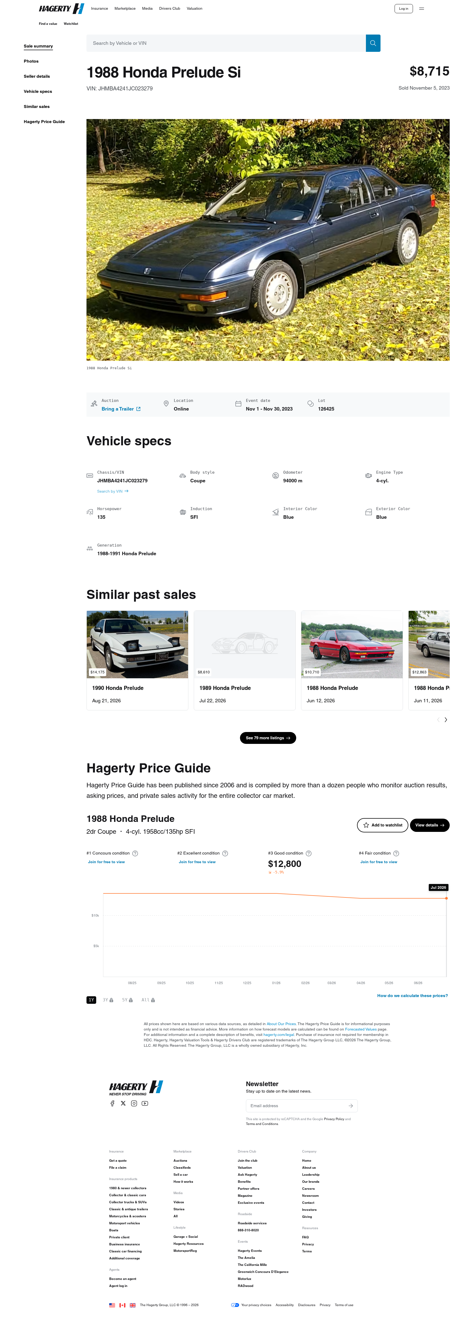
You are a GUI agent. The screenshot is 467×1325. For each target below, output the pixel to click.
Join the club (247, 1160)
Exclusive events (251, 1202)
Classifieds (182, 1167)
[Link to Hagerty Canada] (122, 1305)
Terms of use (344, 1305)
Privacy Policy (334, 1119)
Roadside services (252, 1223)
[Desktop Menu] (421, 8)
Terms (307, 1251)
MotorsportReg (185, 1250)
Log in (403, 8)
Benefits (244, 1181)
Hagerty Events (250, 1250)
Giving (307, 1216)
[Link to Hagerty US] (112, 1305)
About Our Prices (281, 1024)
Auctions (180, 1160)
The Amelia (246, 1257)
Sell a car (181, 1174)
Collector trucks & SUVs (128, 1202)
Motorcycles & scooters (127, 1216)
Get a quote (118, 1160)
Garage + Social (186, 1236)
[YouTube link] (144, 1103)
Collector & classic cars (127, 1195)
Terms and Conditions (262, 1124)
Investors (309, 1209)
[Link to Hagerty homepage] (136, 1088)
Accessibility (285, 1305)
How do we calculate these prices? (412, 995)
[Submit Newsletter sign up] (351, 1106)
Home (306, 1160)
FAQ (305, 1237)
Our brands (310, 1181)
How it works (183, 1181)
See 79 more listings (265, 738)
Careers (308, 1188)
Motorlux (244, 1278)
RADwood (245, 1285)
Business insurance (124, 1244)
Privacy (308, 1244)
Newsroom (310, 1195)
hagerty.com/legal (278, 1034)
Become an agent (122, 1278)
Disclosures (306, 1305)
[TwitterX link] (123, 1103)
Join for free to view (106, 862)
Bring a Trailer (118, 409)
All (176, 1216)
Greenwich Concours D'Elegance (263, 1271)
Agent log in (118, 1285)
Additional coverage (124, 1258)
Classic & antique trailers (128, 1209)
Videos (179, 1202)
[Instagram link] (134, 1103)
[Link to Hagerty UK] (133, 1305)
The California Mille (252, 1264)
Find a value (48, 23)
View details (426, 825)
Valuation (245, 1167)
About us (309, 1167)
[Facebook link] (112, 1103)
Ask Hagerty (247, 1174)
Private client (119, 1237)
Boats (113, 1230)
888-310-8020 (248, 1230)
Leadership (310, 1174)
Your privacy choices (256, 1305)
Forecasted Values (361, 1029)
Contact (308, 1202)
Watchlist (71, 23)
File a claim (117, 1167)
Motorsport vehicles (124, 1223)
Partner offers (248, 1188)
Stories (179, 1209)
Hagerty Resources (189, 1243)
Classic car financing (125, 1251)
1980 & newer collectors (127, 1188)
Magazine (245, 1195)
